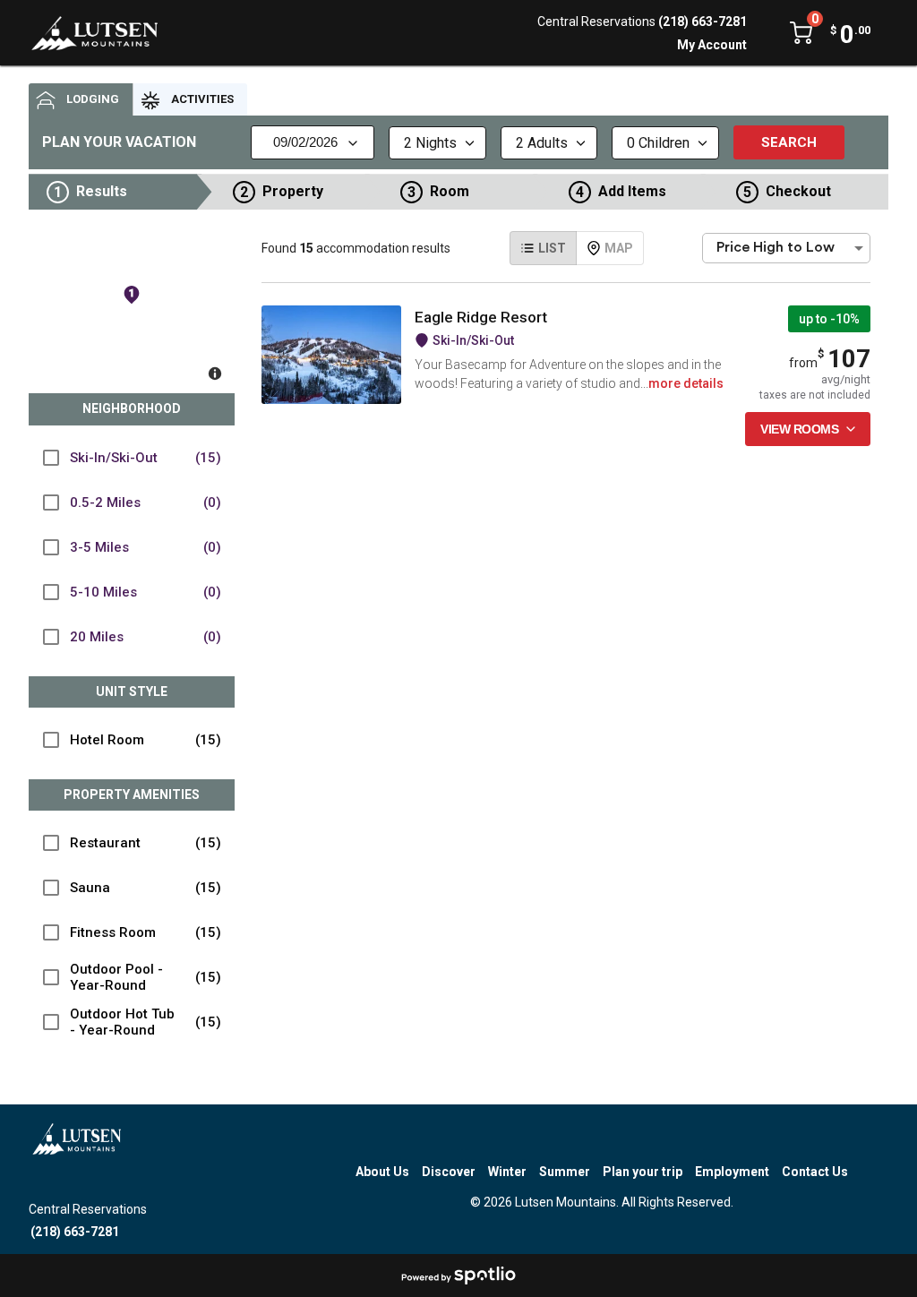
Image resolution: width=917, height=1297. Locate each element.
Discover (449, 1171)
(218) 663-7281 (702, 21)
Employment (732, 1171)
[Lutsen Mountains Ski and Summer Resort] (94, 33)
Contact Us (815, 1171)
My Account (712, 45)
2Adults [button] (542, 142)
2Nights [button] (430, 142)
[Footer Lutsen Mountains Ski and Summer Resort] (76, 1155)
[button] (123, 192)
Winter (507, 1171)
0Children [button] (658, 142)
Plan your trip (642, 1171)
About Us (382, 1171)
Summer (564, 1171)
